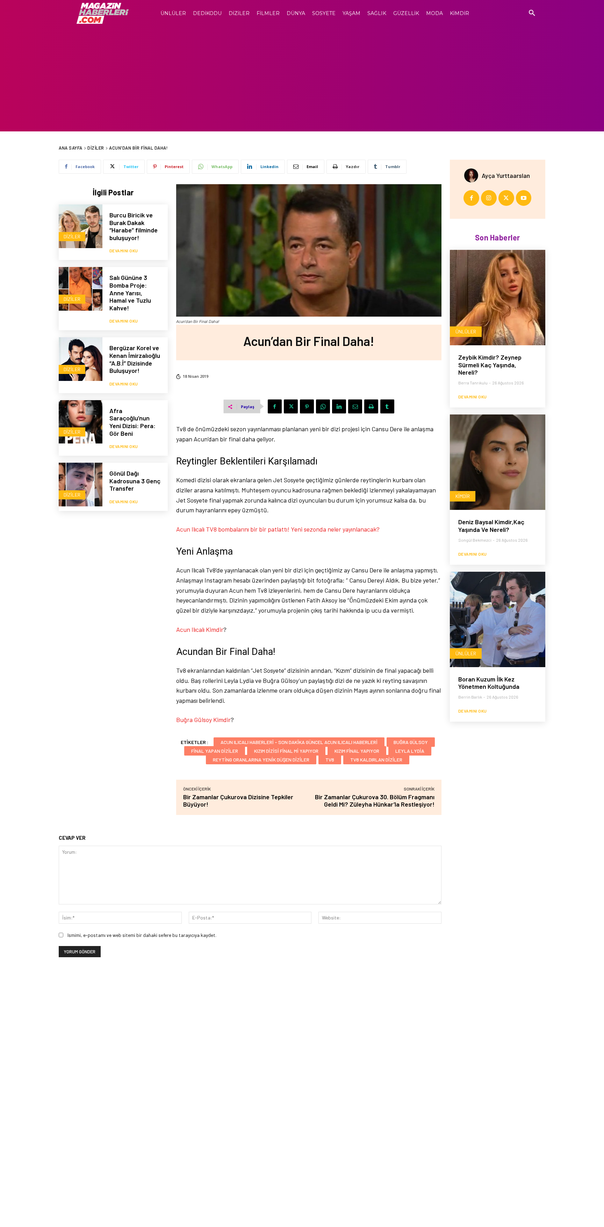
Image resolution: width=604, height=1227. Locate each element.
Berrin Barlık (470, 696)
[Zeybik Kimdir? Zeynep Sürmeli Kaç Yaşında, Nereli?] (497, 297)
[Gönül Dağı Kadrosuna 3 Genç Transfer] (80, 484)
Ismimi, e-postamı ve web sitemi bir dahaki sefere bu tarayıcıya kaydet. (141, 935)
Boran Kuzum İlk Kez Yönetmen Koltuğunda (488, 683)
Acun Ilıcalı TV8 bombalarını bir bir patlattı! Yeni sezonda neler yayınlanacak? (278, 529)
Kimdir (462, 496)
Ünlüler (465, 331)
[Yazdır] (371, 406)
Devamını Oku (123, 250)
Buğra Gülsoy (411, 742)
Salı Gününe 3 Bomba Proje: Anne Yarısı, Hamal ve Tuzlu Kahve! (130, 292)
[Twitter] (291, 406)
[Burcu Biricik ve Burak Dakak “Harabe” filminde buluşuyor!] (80, 226)
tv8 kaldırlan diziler (376, 760)
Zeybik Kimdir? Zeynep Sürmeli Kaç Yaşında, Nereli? (490, 364)
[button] (532, 13)
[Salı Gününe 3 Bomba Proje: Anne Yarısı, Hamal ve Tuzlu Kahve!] (80, 289)
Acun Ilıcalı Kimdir (199, 629)
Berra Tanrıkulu (473, 382)
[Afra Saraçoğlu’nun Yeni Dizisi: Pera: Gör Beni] (80, 422)
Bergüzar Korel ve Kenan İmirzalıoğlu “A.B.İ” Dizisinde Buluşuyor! (134, 359)
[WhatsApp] (323, 406)
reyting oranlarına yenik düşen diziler (261, 760)
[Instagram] (489, 198)
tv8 (329, 760)
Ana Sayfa (70, 148)
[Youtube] (524, 198)
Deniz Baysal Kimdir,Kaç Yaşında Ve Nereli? (491, 525)
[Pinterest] (307, 406)
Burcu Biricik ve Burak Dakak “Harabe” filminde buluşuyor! (133, 226)
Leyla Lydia (409, 751)
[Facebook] (275, 406)
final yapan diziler (214, 751)
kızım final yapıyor (357, 751)
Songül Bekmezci (474, 539)
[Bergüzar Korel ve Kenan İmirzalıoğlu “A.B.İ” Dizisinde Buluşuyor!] (80, 359)
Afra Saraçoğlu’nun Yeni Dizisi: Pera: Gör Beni (132, 422)
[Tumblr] (387, 406)
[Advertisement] (302, 79)
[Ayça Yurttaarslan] (473, 175)
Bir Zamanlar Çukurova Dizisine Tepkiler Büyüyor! (238, 800)
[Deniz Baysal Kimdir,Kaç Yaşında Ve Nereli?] (497, 462)
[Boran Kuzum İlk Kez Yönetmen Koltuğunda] (497, 619)
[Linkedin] (339, 406)
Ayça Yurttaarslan (506, 175)
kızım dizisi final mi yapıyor (286, 751)
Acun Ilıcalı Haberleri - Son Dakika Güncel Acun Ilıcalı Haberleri (299, 742)
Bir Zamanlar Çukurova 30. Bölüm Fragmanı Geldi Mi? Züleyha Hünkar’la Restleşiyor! (374, 800)
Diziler (95, 148)
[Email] (355, 406)
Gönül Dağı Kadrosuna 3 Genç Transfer (134, 480)
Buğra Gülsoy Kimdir (203, 719)
